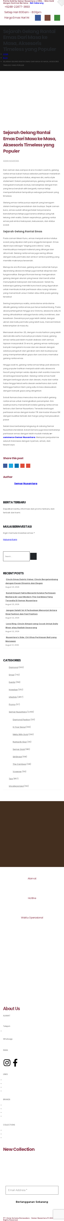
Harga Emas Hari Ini (12, 1080)
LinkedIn (17, 466)
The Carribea (19, 764)
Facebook (5, 466)
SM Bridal (17, 756)
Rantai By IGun (20, 742)
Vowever (17, 771)
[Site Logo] (11, 23)
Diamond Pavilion (21, 719)
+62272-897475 (10, 1031)
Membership (8, 1087)
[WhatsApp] (57, 18)
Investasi (13, 689)
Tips (11, 778)
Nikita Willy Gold (20, 734)
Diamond (13, 667)
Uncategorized (16, 786)
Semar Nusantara (11, 161)
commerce (9, 437)
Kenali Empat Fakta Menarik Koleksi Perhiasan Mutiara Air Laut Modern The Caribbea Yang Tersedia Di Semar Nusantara (30, 597)
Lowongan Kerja (10, 1091)
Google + (22, 466)
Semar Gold (19, 749)
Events (12, 682)
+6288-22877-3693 (12, 1043)
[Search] (33, 556)
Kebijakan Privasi (10, 1083)
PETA (5, 1019)
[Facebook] (38, 18)
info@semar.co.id (11, 1054)
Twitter (11, 466)
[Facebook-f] (15, 1063)
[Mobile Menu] (59, 23)
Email (28, 466)
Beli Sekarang (36, 3)
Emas (11, 674)
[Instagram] (47, 18)
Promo (12, 704)
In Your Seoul (19, 727)
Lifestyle (13, 697)
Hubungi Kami (10, 539)
